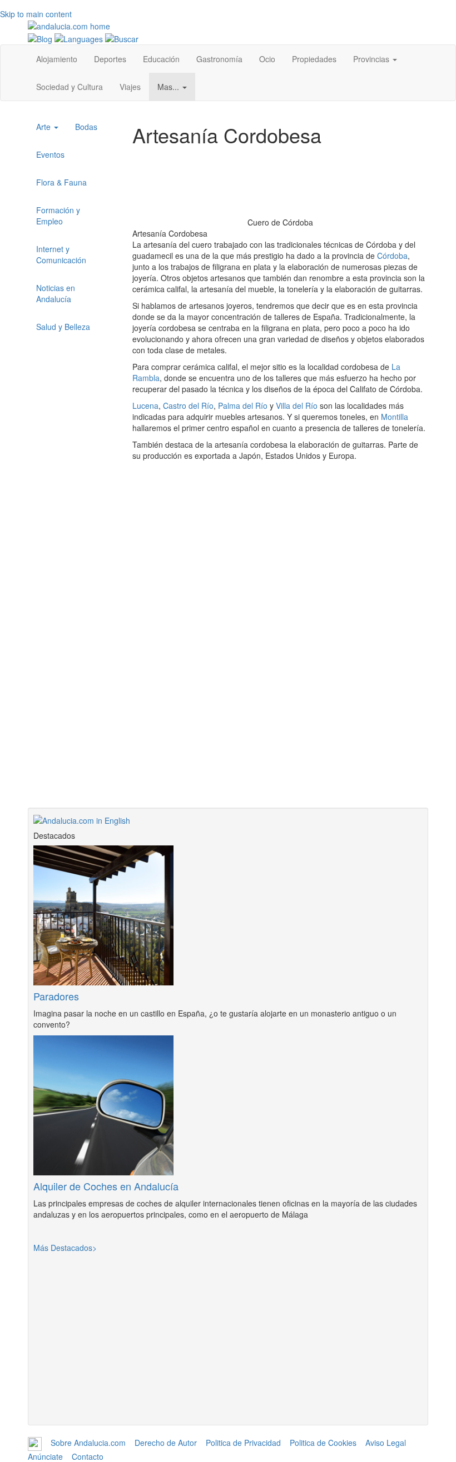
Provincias (372, 58)
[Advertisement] (280, 730)
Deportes (110, 58)
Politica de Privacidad (243, 1442)
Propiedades (314, 58)
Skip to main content (36, 13)
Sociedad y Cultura (69, 86)
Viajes (130, 86)
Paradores (56, 996)
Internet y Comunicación (61, 254)
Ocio (267, 58)
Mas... (169, 86)
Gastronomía (219, 58)
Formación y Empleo (58, 215)
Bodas (86, 126)
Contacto (87, 1456)
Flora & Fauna (61, 182)
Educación (161, 58)
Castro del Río (188, 405)
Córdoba (392, 255)
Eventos (50, 154)
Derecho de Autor (166, 1442)
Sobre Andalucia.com (88, 1442)
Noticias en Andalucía (55, 293)
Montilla (394, 416)
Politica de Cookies (323, 1442)
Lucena (145, 405)
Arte (44, 126)
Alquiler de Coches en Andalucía (106, 1186)
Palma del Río (242, 405)
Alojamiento (56, 58)
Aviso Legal (385, 1442)
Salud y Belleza (63, 326)
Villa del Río (297, 405)
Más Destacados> (65, 1247)
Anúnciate (45, 1456)
